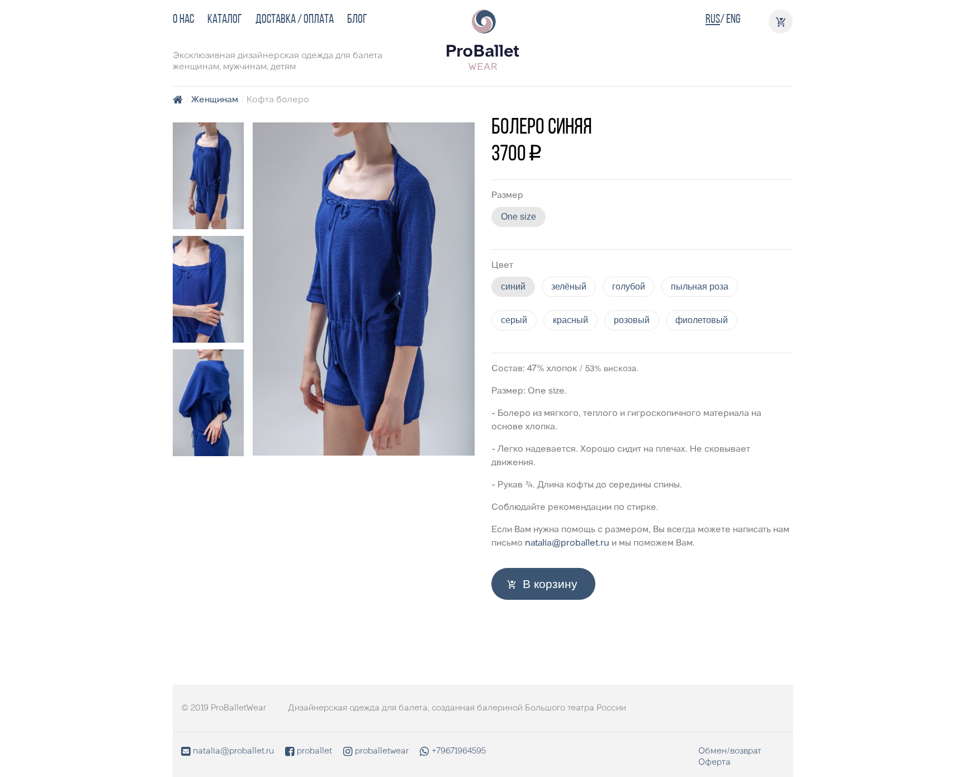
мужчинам (245, 67)
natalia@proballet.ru (567, 543)
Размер (507, 195)
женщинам (196, 67)
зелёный (568, 286)
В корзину (550, 583)
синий (513, 286)
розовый (632, 320)
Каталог (224, 19)
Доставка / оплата (294, 19)
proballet (314, 751)
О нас (183, 19)
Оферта (714, 762)
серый (514, 320)
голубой (628, 286)
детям (283, 67)
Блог (357, 19)
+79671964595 (459, 751)
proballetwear (382, 751)
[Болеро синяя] (208, 175)
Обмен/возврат (729, 751)
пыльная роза (699, 286)
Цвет (502, 265)
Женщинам (214, 100)
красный (570, 320)
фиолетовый (701, 320)
